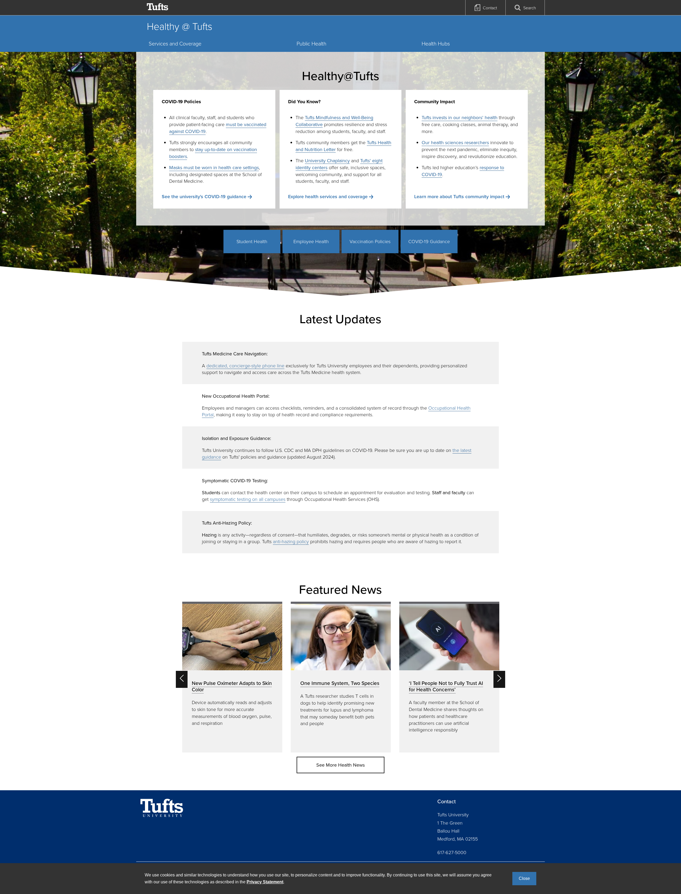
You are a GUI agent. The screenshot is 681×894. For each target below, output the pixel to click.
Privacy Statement (265, 882)
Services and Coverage (175, 43)
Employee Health (311, 241)
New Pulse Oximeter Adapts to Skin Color (232, 686)
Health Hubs (436, 43)
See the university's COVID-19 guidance (204, 196)
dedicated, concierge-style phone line (245, 365)
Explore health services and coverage (328, 196)
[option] (232, 677)
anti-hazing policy (291, 541)
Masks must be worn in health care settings (214, 167)
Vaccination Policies (370, 241)
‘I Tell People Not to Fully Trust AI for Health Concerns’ (446, 686)
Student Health (251, 241)
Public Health (311, 43)
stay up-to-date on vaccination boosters (213, 153)
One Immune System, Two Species (339, 683)
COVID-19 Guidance (429, 241)
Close (524, 878)
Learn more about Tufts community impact (459, 196)
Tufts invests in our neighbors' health (459, 117)
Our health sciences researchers (455, 142)
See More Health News (340, 765)
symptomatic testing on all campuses (247, 499)
